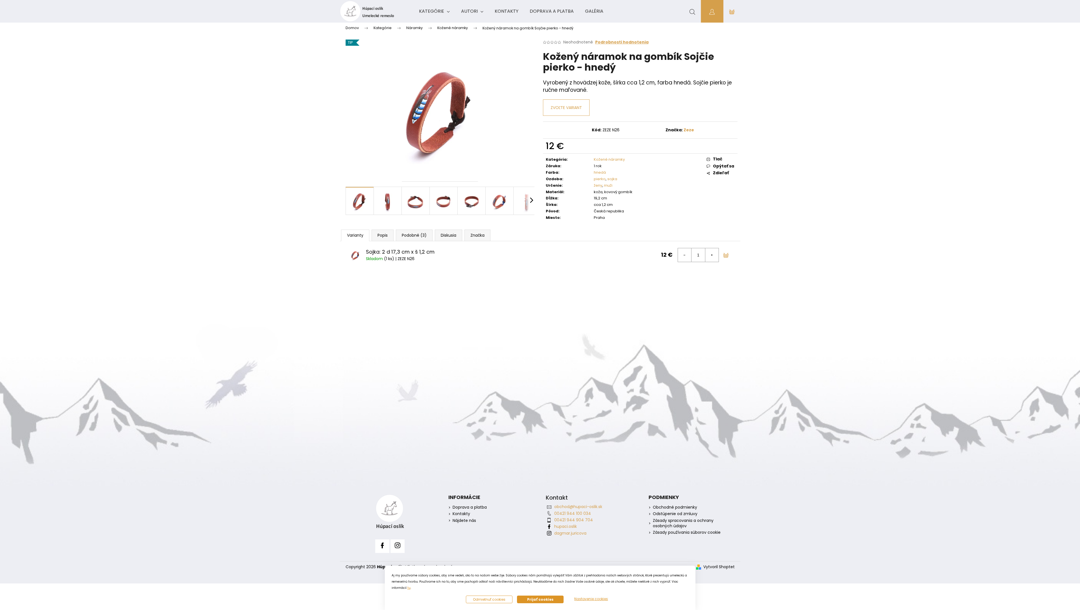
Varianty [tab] (355, 235)
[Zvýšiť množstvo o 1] (712, 255)
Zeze (689, 130)
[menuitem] (434, 11)
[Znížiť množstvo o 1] (684, 255)
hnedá (600, 172)
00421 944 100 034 (572, 513)
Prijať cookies (540, 599)
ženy (598, 185)
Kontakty (461, 514)
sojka (612, 179)
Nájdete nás (464, 520)
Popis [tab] (383, 235)
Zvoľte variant (566, 107)
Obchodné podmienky (675, 507)
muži (608, 185)
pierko (600, 179)
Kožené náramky (609, 159)
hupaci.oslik (565, 526)
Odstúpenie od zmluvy (675, 514)
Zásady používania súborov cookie (687, 532)
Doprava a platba (470, 507)
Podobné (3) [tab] (414, 235)
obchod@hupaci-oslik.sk (578, 506)
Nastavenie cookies (591, 599)
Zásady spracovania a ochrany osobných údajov (683, 523)
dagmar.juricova (570, 533)
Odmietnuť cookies (489, 599)
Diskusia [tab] (448, 235)
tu (409, 588)
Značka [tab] (477, 235)
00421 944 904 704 (573, 520)
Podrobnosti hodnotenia (622, 42)
